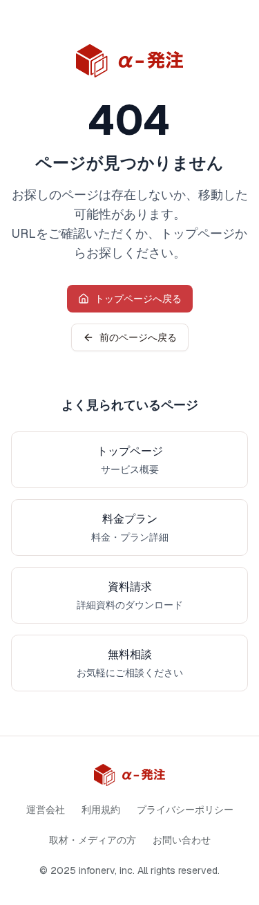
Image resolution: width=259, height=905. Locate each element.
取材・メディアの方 (92, 840)
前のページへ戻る (138, 337)
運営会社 (45, 809)
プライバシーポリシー (185, 809)
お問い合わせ (182, 840)
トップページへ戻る (138, 298)
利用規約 (100, 809)
